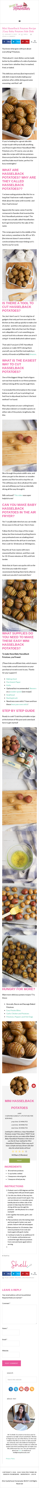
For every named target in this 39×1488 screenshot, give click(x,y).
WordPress (25, 1474)
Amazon (32, 354)
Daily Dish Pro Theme (25, 1472)
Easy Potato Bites (13, 1010)
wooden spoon (16, 691)
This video (18, 495)
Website (5, 1351)
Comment (6, 1303)
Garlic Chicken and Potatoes (17, 1013)
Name (5, 1328)
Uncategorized (28, 1278)
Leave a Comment (8, 36)
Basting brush (12, 698)
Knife (8, 685)
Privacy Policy (10, 1458)
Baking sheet (11, 679)
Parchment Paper (13, 682)
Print (19, 1160)
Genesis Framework (11, 1474)
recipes (18, 1278)
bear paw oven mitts (19, 704)
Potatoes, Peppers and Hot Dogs (19, 1017)
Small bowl (10, 695)
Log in (33, 1474)
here (20, 1450)
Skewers (33, 688)
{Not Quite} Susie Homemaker (19, 6)
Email (4, 1339)
